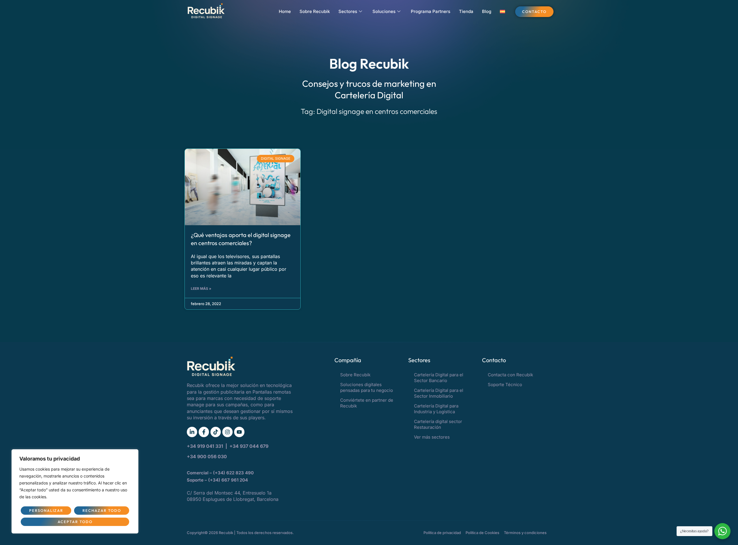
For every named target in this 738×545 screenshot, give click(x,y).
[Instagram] (227, 432)
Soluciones (384, 11)
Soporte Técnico (505, 384)
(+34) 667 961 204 (228, 480)
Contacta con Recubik (510, 374)
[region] (75, 491)
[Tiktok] (215, 432)
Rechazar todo (101, 510)
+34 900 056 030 (207, 456)
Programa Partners (430, 11)
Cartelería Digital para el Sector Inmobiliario (438, 393)
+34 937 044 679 (248, 446)
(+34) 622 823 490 (234, 473)
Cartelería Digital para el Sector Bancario (438, 377)
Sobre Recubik (315, 11)
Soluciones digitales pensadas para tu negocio (366, 387)
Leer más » (201, 288)
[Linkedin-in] (192, 432)
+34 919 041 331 (205, 446)
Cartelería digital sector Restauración (438, 424)
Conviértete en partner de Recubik (366, 403)
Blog (486, 11)
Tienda (466, 11)
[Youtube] (239, 432)
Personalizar (46, 510)
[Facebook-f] (204, 432)
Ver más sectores (432, 437)
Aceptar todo (75, 521)
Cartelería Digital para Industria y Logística (436, 408)
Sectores (347, 11)
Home (285, 11)
